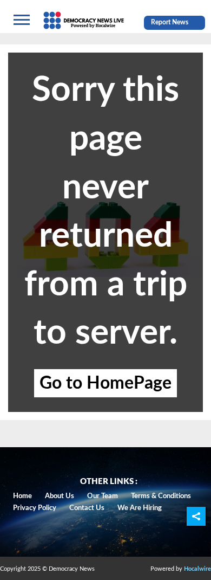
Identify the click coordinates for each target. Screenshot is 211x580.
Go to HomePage (105, 383)
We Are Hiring (139, 508)
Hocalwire (197, 569)
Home (22, 496)
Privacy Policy (34, 508)
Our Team (102, 496)
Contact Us (86, 508)
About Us (59, 496)
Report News (169, 22)
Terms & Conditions (161, 496)
